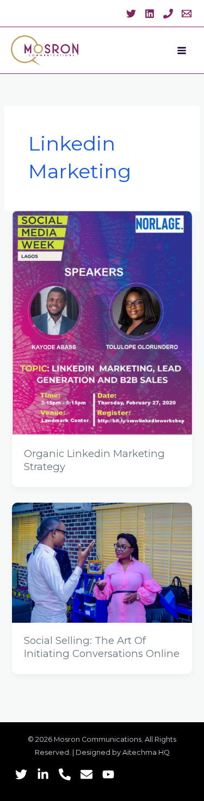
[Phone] (64, 774)
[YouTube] (108, 774)
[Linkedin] (149, 13)
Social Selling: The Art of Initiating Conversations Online (102, 647)
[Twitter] (131, 13)
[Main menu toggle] (181, 50)
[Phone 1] (168, 13)
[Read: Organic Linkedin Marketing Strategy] (101, 323)
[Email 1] (186, 13)
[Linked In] (43, 774)
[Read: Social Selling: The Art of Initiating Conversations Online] (101, 562)
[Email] (86, 774)
